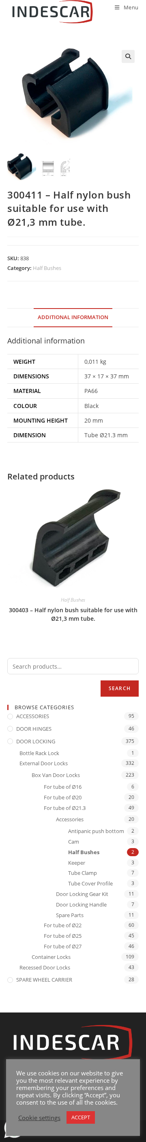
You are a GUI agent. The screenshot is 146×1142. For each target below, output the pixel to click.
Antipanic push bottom (96, 831)
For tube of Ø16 (63, 786)
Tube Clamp (82, 872)
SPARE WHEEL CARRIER (44, 979)
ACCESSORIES (32, 716)
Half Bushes (47, 268)
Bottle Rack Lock (39, 753)
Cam (73, 841)
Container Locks (51, 957)
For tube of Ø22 (63, 925)
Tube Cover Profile (90, 883)
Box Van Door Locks (56, 775)
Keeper (76, 862)
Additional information (73, 317)
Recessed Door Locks (44, 967)
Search (120, 688)
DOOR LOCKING (35, 741)
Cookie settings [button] (39, 1117)
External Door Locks (43, 763)
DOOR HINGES (34, 728)
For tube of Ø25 (63, 935)
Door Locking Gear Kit (82, 894)
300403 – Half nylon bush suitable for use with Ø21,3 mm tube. (73, 614)
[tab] (73, 318)
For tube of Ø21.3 (65, 808)
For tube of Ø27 (63, 946)
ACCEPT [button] (80, 1117)
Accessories (70, 819)
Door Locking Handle (81, 904)
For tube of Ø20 (63, 797)
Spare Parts (70, 915)
